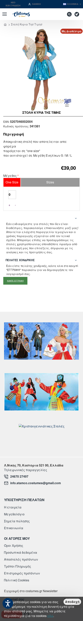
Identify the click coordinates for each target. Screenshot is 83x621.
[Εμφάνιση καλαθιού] (77, 14)
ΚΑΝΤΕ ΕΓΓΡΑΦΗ (15, 280)
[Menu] (4, 14)
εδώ (50, 615)
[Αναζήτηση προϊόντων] (68, 14)
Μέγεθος (10, 176)
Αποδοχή (72, 601)
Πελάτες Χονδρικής (20, 260)
